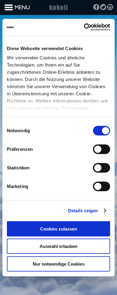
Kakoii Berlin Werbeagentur (59, 11)
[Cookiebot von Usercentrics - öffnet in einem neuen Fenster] (84, 27)
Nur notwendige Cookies (59, 263)
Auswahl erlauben (58, 246)
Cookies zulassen (58, 228)
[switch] (101, 149)
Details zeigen (83, 210)
